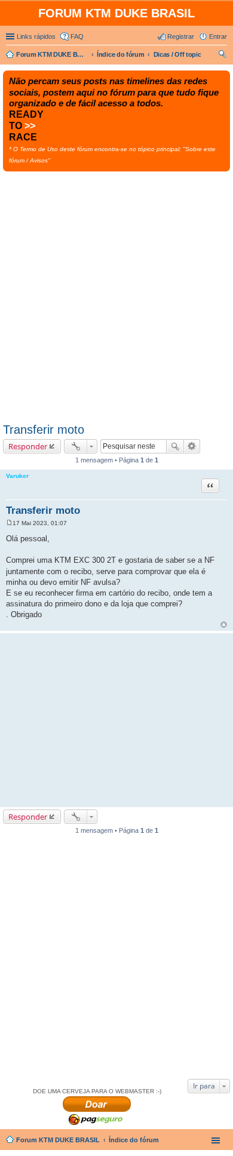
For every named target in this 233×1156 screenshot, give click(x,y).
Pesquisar (175, 446)
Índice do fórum (134, 1139)
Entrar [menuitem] (218, 36)
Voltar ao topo (223, 624)
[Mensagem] (9, 523)
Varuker (17, 476)
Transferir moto (43, 429)
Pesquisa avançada (192, 446)
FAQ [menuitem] (77, 36)
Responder (27, 446)
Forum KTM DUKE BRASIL (58, 1139)
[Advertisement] (116, 293)
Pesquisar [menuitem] (222, 55)
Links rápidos (36, 36)
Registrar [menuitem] (180, 36)
